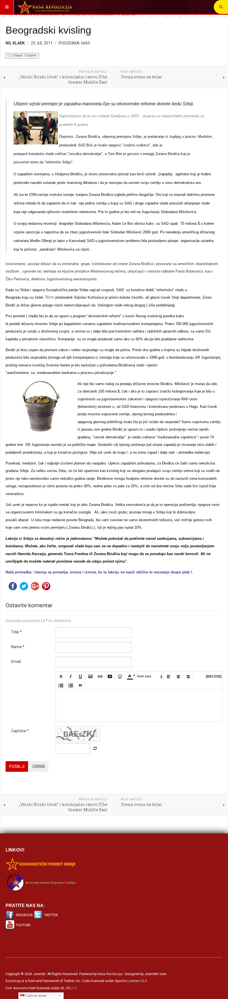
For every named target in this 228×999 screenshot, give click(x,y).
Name (17, 647)
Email (16, 661)
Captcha (20, 731)
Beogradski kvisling (48, 30)
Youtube (23, 925)
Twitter (51, 915)
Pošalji (16, 766)
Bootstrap (13, 981)
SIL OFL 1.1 (68, 988)
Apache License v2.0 (131, 981)
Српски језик (35, 995)
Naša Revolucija (110, 974)
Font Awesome (17, 988)
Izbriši (39, 766)
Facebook (24, 915)
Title (16, 632)
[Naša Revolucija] (44, 7)
